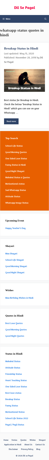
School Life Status (14, 145)
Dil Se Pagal (24, 7)
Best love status (13, 392)
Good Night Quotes (14, 336)
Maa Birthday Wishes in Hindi (19, 297)
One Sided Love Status (16, 158)
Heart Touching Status (16, 380)
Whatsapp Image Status (16, 202)
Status (14, 440)
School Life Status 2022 (16, 418)
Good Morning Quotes (16, 152)
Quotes (23, 440)
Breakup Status (12, 399)
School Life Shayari (14, 259)
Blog (38, 449)
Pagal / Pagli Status (14, 424)
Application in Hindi (12, 444)
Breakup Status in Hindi (21, 48)
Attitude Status (12, 196)
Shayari (42, 440)
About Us (28, 444)
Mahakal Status (12, 361)
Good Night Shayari (14, 171)
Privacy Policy (27, 449)
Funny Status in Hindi (15, 164)
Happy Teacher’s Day (15, 228)
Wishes (33, 440)
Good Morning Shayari (16, 266)
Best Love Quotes (14, 323)
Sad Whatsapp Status (15, 190)
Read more (11, 121)
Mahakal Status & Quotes (17, 177)
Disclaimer (13, 449)
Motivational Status (15, 412)
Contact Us (40, 444)
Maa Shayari (11, 253)
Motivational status (15, 183)
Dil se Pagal (28, 455)
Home (6, 440)
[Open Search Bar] (45, 19)
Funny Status (11, 405)
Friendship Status (13, 374)
